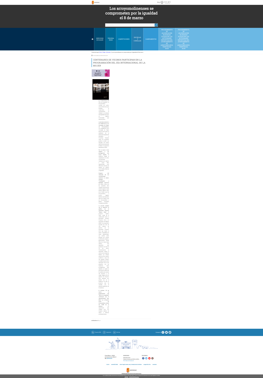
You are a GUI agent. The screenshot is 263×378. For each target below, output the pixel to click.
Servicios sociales (99, 39)
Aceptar (126, 377)
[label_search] (156, 25)
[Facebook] (163, 332)
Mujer (104, 52)
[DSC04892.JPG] (100, 89)
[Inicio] (95, 2)
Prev (94, 89)
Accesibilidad (114, 364)
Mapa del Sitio (147, 364)
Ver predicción (167, 3)
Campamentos (150, 39)
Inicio (92, 39)
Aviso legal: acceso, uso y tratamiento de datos (131, 364)
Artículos (108, 52)
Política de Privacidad (134, 377)
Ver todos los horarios (128, 360)
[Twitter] (166, 332)
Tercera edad (111, 39)
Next (107, 89)
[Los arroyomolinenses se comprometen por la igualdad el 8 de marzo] (100, 73)
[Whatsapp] (170, 332)
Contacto (155, 364)
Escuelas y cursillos (137, 39)
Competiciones (124, 39)
